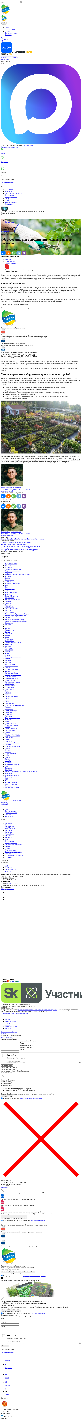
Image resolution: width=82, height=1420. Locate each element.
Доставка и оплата (11, 813)
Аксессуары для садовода (13, 852)
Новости (12, 29)
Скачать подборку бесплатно (19, 356)
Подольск (8, 707)
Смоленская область (12, 743)
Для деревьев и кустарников (10, 827)
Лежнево (8, 655)
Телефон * (23, 1043)
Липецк (7, 659)
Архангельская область (13, 569)
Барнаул (7, 578)
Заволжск (8, 617)
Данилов (8, 610)
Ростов (7, 721)
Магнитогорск (10, 664)
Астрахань (8, 573)
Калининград (9, 630)
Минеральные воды (11, 666)
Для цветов (8, 832)
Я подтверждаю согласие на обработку (24, 1220)
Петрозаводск (9, 703)
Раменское (8, 716)
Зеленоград (8, 623)
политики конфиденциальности (31, 1098)
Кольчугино (9, 639)
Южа (6, 780)
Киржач (7, 637)
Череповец (8, 777)
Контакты (8, 814)
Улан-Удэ (8, 761)
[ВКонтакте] (3, 253)
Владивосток (9, 598)
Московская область (11, 669)
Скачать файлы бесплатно (12, 1218)
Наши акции (9, 837)
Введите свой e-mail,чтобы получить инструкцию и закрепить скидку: (18, 1306)
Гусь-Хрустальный (11, 608)
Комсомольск (9, 641)
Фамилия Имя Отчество (28, 1041)
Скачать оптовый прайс (9, 56)
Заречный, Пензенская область (15, 619)
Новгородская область (12, 682)
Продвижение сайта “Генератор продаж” (15, 1013)
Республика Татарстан (12, 718)
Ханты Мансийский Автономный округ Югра (21, 771)
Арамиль (8, 565)
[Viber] (24, 253)
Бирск (7, 587)
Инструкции (9, 857)
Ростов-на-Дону (10, 723)
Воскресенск (9, 603)
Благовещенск (9, 589)
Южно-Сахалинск (11, 782)
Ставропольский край (12, 746)
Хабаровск (8, 770)
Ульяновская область (12, 764)
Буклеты (8, 871)
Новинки (8, 853)
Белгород (8, 581)
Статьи (7, 220)
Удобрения (30, 539)
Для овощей (9, 823)
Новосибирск (9, 687)
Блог (6, 866)
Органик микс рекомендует (14, 855)
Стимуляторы (9, 841)
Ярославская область (12, 788)
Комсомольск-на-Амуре (13, 642)
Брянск (7, 590)
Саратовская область (12, 734)
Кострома (8, 646)
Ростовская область (11, 725)
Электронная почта (26, 1045)
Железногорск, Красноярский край (17, 614)
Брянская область (11, 592)
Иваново (8, 624)
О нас (7, 809)
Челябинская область (12, 775)
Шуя (6, 779)
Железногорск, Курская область (15, 616)
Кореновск (8, 644)
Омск (6, 691)
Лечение (8, 259)
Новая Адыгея (10, 680)
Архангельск (9, 567)
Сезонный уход (6, 539)
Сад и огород (9, 222)
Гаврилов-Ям (9, 607)
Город (22, 1049)
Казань (7, 628)
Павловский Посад (11, 696)
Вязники (8, 605)
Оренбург (8, 693)
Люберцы (8, 660)
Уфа (6, 766)
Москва (7, 667)
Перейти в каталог (7, 183)
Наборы (7, 846)
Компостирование (11, 850)
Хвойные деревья (21, 539)
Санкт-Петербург (11, 730)
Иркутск (8, 626)
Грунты (7, 848)
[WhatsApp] (13, 253)
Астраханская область (12, 571)
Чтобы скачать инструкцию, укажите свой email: (51, 1307)
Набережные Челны (11, 673)
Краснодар (8, 648)
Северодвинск (10, 737)
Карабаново (9, 633)
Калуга (7, 632)
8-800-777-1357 (6, 58)
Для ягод (8, 825)
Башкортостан (9, 580)
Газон (13, 539)
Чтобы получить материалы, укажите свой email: (17, 1214)
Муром (7, 671)
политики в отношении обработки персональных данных (37, 1010)
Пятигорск (8, 712)
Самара (7, 727)
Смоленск (8, 741)
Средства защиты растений (14, 844)
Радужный (8, 714)
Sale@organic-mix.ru (7, 889)
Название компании (26, 1047)
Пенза (7, 700)
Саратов (7, 732)
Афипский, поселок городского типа (17, 574)
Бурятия (7, 594)
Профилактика (10, 261)
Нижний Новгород (11, 678)
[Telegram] (18, 253)
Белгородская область (12, 583)
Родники (8, 719)
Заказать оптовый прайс (9, 1032)
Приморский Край (11, 710)
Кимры (7, 635)
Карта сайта (9, 816)
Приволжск (9, 709)
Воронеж (8, 601)
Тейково (7, 757)
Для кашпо (8, 830)
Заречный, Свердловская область (16, 621)
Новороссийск (10, 685)
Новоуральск (9, 689)
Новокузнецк (9, 684)
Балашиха (8, 576)
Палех (7, 698)
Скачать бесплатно (11, 1311)
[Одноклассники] (8, 253)
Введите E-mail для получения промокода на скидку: (19, 1094)
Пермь (7, 702)
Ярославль (8, 786)
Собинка (8, 745)
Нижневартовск (10, 676)
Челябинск (8, 773)
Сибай (7, 739)
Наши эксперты (10, 869)
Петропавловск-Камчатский (14, 705)
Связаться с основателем (9, 147)
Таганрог (8, 752)
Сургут (7, 750)
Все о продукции (10, 811)
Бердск (7, 585)
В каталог (4, 1187)
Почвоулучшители (11, 843)
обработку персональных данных (34, 1276)
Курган (7, 651)
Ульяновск (8, 762)
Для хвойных (9, 834)
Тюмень (7, 759)
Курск (7, 653)
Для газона (8, 836)
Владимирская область (12, 599)
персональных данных (38, 1220)
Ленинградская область (13, 657)
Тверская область (10, 753)
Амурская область (11, 564)
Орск (6, 694)
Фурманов (8, 768)
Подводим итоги (10, 263)
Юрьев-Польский (11, 784)
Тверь (7, 755)
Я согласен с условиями (22, 1098)
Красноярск (9, 650)
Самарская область (11, 728)
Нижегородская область (13, 675)
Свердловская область (12, 736)
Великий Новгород (11, 596)
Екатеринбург (9, 612)
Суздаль (7, 748)
